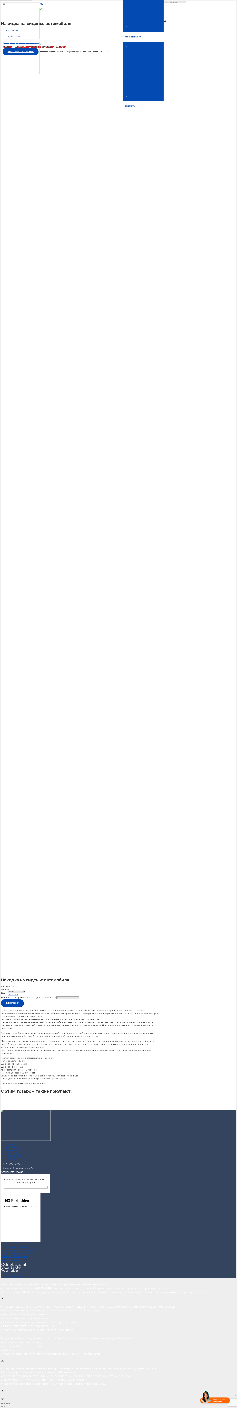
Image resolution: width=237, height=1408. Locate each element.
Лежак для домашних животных (21, 43)
